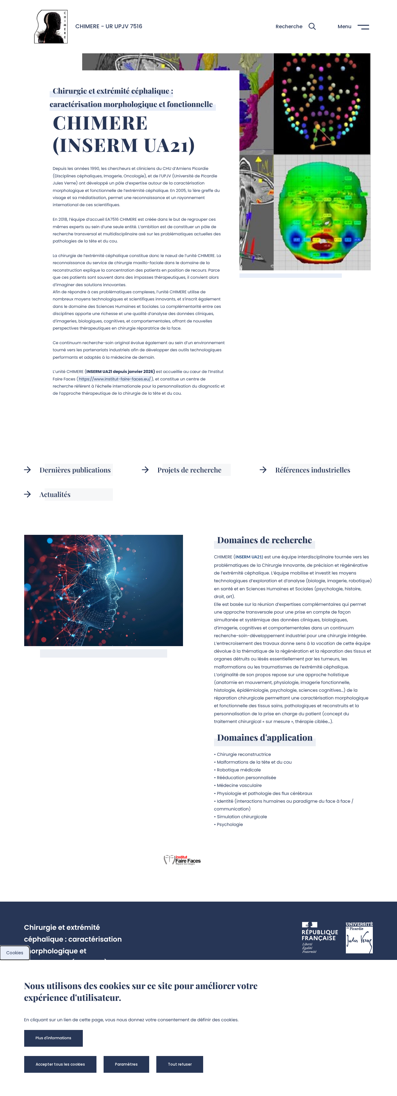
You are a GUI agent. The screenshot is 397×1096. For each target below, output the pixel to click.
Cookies (14, 953)
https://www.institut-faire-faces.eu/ (115, 379)
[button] (296, 26)
